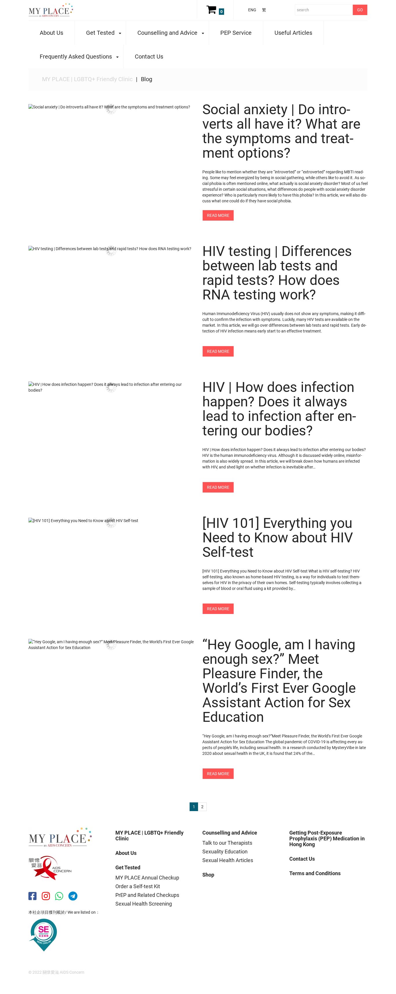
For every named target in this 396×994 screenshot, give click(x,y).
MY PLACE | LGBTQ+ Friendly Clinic (87, 79)
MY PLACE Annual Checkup (147, 878)
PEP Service (236, 32)
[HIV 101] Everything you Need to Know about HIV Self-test (277, 537)
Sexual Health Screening (143, 904)
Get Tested (95, 33)
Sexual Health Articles (227, 860)
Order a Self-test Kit (137, 886)
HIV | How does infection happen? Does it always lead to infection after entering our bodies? (279, 409)
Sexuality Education (225, 851)
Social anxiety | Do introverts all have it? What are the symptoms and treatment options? (281, 131)
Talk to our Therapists (227, 843)
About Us (51, 32)
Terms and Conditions (315, 873)
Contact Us (149, 56)
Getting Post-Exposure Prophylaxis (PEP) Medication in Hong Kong (327, 838)
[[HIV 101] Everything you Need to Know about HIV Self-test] (111, 520)
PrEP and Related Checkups (147, 895)
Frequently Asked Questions (70, 57)
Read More (218, 215)
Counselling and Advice (161, 33)
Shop (208, 875)
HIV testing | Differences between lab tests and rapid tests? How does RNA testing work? (277, 273)
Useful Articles (293, 32)
